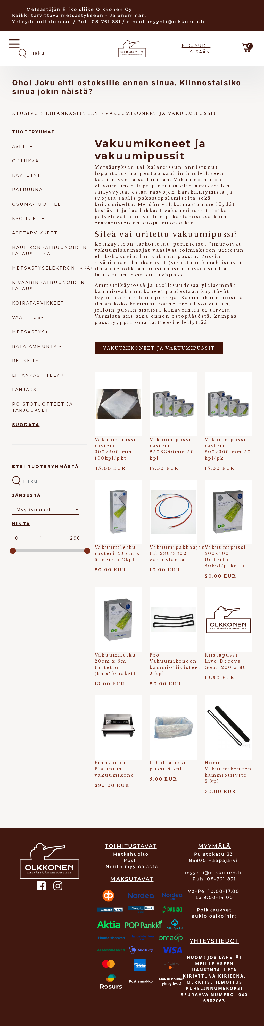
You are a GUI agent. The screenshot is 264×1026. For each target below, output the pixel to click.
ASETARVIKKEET (35, 233)
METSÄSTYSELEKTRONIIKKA (51, 268)
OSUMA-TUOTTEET (38, 204)
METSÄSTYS (28, 332)
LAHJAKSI (26, 389)
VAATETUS (26, 317)
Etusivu (25, 113)
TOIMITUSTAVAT (131, 846)
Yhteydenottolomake (42, 21)
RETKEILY (25, 360)
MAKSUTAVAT (131, 879)
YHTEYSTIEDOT (214, 941)
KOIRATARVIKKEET (38, 303)
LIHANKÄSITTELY (37, 375)
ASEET (21, 146)
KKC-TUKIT (27, 218)
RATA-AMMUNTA (35, 346)
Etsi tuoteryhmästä (45, 466)
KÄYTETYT (26, 175)
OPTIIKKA (25, 160)
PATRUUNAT (29, 189)
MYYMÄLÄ (214, 846)
